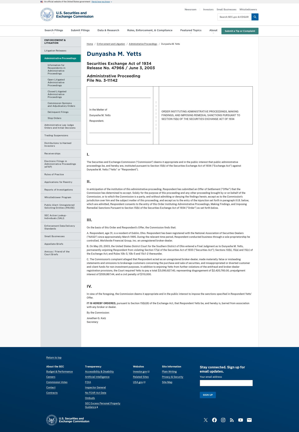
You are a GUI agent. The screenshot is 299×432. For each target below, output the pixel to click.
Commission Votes (56, 382)
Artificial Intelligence (97, 376)
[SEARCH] (255, 16)
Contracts (52, 392)
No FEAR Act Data (95, 392)
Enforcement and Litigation (111, 44)
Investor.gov (140, 371)
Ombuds (90, 398)
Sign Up (208, 394)
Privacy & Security (172, 376)
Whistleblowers (248, 9)
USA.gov (138, 382)
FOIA (88, 382)
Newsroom (190, 9)
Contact (50, 387)
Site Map (167, 382)
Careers (50, 376)
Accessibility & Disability (99, 371)
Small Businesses (226, 9)
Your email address (211, 376)
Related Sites (141, 376)
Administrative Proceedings (143, 44)
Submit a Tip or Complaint (240, 31)
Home (90, 44)
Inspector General (95, 387)
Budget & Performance (59, 371)
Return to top (54, 357)
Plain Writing (169, 371)
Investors (208, 9)
